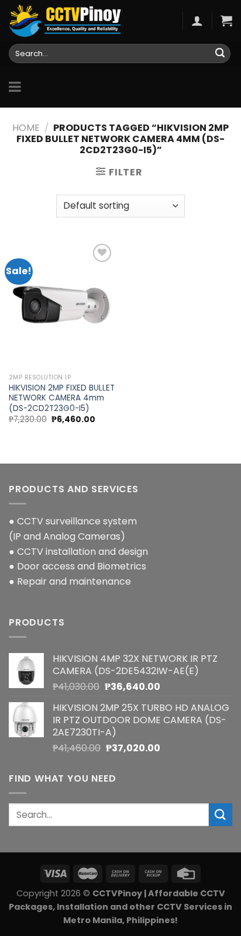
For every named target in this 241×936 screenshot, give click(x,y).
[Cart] (226, 20)
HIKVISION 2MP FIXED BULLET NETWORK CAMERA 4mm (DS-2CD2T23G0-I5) (62, 398)
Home (26, 127)
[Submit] (220, 54)
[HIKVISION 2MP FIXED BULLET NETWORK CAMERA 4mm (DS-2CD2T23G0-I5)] (62, 304)
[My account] (197, 20)
